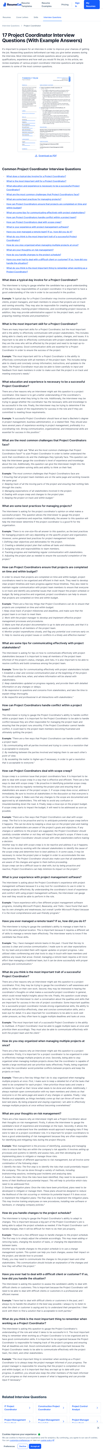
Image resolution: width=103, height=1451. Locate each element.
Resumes (7, 17)
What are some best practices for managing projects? (33, 199)
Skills (36, 17)
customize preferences (20, 1440)
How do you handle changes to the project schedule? (33, 254)
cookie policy (46, 1440)
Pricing (65, 4)
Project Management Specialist (49, 1421)
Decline (22, 1446)
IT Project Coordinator (10, 1408)
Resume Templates (26, 4)
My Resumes (90, 4)
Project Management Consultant (15, 1421)
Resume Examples (47, 4)
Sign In (77, 4)
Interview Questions (52, 17)
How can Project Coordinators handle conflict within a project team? (41, 217)
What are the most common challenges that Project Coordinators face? (42, 194)
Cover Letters (22, 17)
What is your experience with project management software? (37, 227)
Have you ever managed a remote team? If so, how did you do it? (39, 231)
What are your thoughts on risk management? (30, 249)
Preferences (9, 1446)
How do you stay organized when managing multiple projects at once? (42, 245)
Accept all (35, 1446)
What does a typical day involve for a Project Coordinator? (36, 176)
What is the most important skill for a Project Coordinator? (36, 181)
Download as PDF (48, 155)
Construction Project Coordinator (49, 1408)
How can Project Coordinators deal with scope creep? (33, 222)
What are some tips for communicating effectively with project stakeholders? (45, 212)
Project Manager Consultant (80, 1421)
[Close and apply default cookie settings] (98, 1427)
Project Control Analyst (80, 1408)
